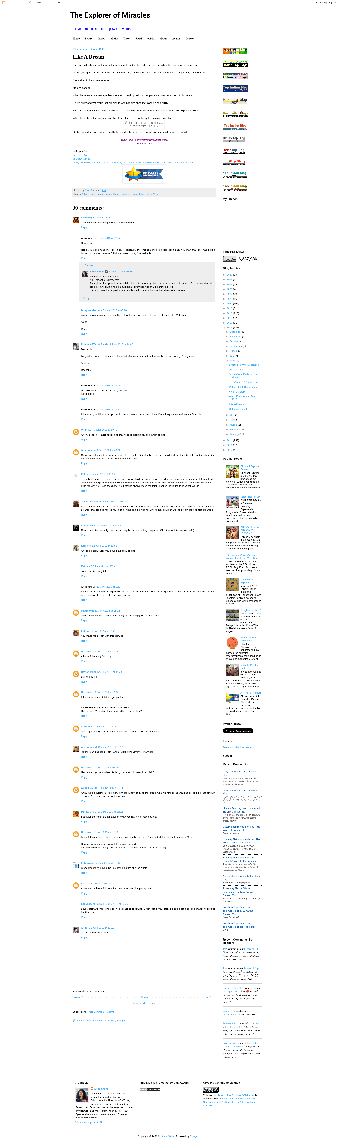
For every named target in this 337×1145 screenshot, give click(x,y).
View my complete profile (89, 1122)
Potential (135, 194)
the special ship (251, 949)
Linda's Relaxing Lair (234, 988)
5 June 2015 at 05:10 (115, 310)
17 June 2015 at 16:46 (97, 883)
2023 (230, 289)
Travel (126, 38)
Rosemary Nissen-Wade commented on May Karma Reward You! (238, 892)
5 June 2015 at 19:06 (108, 385)
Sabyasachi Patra (91, 903)
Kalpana (86, 545)
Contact (190, 38)
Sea (143, 194)
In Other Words (81, 158)
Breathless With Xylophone (244, 364)
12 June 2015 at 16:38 (106, 692)
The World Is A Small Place (244, 382)
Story (149, 194)
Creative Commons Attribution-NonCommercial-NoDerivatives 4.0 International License (229, 1102)
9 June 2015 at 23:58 (109, 525)
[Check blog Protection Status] (150, 1090)
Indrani (85, 631)
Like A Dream (236, 404)
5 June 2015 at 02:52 (108, 238)
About (163, 38)
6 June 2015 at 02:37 (108, 409)
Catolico (227, 1011)
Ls (82, 883)
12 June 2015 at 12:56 (103, 566)
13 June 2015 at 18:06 (107, 862)
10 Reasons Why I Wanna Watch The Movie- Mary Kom (242, 556)
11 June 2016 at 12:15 (101, 927)
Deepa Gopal (89, 811)
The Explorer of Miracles (110, 15)
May (232, 415)
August (234, 350)
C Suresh (86, 726)
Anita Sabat (97, 271)
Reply (84, 227)
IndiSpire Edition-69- (84, 162)
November (236, 336)
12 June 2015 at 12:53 (104, 545)
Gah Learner (88, 450)
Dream (100, 194)
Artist (84, 194)
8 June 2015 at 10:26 (114, 501)
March (233, 424)
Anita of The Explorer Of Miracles (236, 1095)
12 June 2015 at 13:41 (103, 631)
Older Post (208, 997)
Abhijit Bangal (89, 787)
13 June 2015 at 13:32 (110, 811)
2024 (230, 284)
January (234, 434)
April (232, 419)
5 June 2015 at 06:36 (121, 271)
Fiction (101, 38)
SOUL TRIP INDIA (250, 497)
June (233, 360)
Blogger (194, 1136)
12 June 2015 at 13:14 (109, 586)
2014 (230, 440)
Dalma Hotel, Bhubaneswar (244, 386)
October (234, 341)
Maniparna (87, 610)
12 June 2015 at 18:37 (110, 747)
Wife (155, 194)
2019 (230, 308)
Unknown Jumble (238, 409)
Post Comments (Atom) (101, 1011)
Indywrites (87, 862)
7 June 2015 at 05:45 (109, 450)
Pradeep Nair (229, 1023)
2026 (230, 274)
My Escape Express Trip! (247, 581)
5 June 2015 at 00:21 (105, 217)
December (236, 331)
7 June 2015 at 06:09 (103, 474)
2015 (230, 327)
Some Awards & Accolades (249, 639)
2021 (230, 298)
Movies (114, 38)
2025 (230, 279)
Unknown (86, 429)
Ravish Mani (88, 671)
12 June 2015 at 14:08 (106, 651)
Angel (84, 927)
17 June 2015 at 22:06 (115, 903)
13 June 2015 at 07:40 (111, 787)
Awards (176, 38)
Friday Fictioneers (83, 154)
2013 (230, 445)
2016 (230, 322)
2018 (230, 313)
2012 (230, 449)
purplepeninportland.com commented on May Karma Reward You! (238, 910)
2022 (230, 293)
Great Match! (236, 369)
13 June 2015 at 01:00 (106, 767)
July (232, 355)
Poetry (88, 38)
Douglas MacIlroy (91, 310)
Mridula (85, 566)
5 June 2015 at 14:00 (121, 344)
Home (76, 38)
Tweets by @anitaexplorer (237, 747)
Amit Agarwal (89, 747)
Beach (92, 194)
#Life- (99, 162)
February (235, 429)
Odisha (150, 38)
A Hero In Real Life (250, 692)
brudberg (86, 217)
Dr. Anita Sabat (166, 1136)
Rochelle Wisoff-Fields (94, 344)
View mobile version (144, 1003)
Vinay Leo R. (88, 525)
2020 (230, 303)
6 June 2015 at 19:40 (105, 429)
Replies (89, 265)
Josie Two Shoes (91, 501)
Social (139, 38)
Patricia (85, 474)
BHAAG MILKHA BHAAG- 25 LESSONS (249, 530)
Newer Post (80, 997)
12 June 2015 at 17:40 (105, 726)
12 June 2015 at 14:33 (109, 671)
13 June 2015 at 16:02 (106, 832)
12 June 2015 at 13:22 (107, 610)
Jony (225, 949)
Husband (124, 194)
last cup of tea (230, 991)
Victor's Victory (237, 391)
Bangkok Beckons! (250, 610)
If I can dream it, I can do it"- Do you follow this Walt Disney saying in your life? (148, 162)
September (236, 346)
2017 (230, 318)
